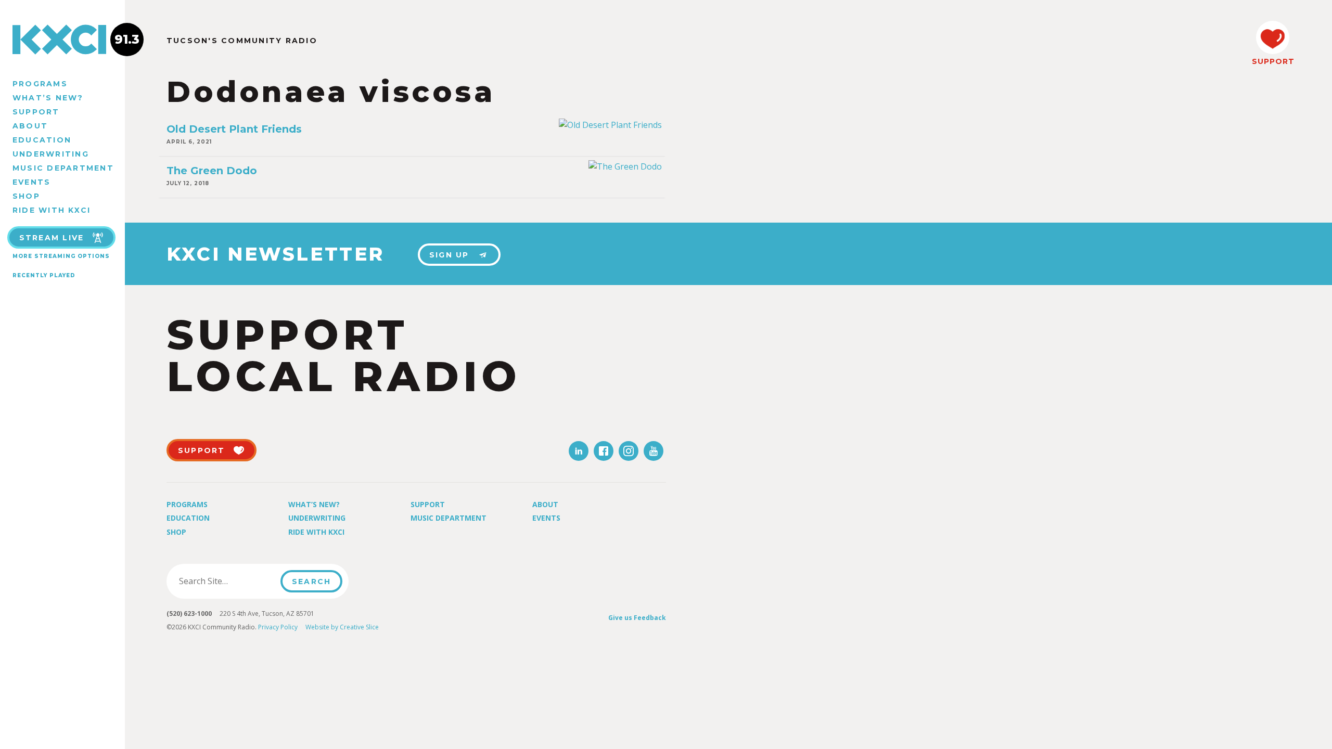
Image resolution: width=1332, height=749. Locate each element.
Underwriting (50, 154)
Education (41, 140)
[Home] (62, 39)
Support (36, 112)
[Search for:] (226, 581)
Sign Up (449, 255)
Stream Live (51, 237)
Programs (40, 83)
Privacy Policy (278, 627)
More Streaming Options (61, 256)
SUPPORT (1272, 61)
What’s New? (48, 97)
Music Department (63, 168)
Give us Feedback (637, 617)
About (30, 126)
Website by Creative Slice (342, 627)
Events (31, 182)
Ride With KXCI (51, 210)
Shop (26, 196)
